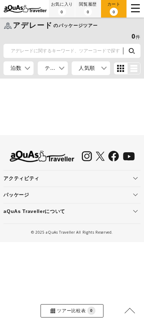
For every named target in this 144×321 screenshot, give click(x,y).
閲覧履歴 (88, 7)
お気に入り (62, 7)
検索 (131, 50)
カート (114, 7)
